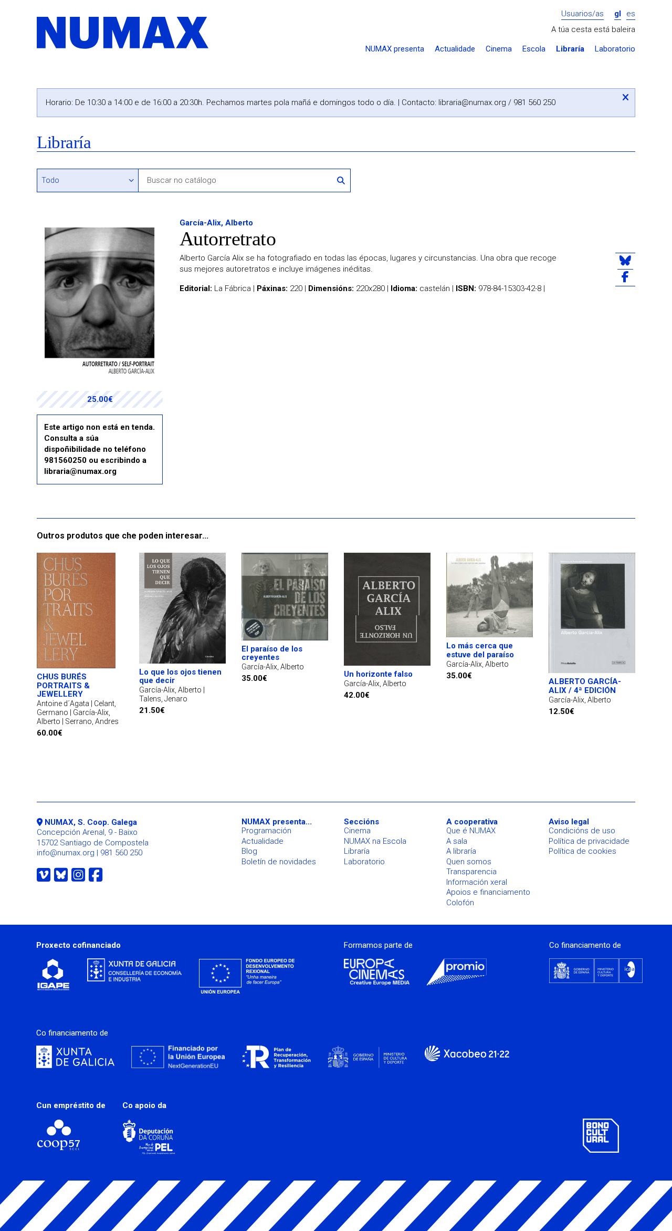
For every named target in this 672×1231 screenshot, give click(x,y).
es (630, 13)
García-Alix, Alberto (216, 222)
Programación (266, 830)
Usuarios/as (582, 13)
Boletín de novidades (279, 861)
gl (617, 13)
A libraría (461, 851)
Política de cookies (582, 851)
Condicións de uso (582, 830)
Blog (249, 851)
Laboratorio (615, 49)
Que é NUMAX (471, 830)
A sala (456, 841)
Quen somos (468, 861)
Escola (533, 49)
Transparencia (471, 871)
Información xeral (476, 882)
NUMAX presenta (394, 49)
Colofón (460, 902)
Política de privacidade (589, 841)
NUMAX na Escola (375, 841)
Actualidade (455, 49)
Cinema (499, 49)
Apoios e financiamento (488, 892)
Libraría (570, 49)
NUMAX (123, 33)
